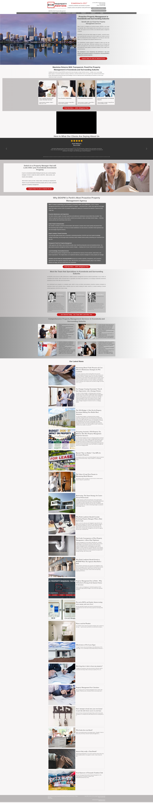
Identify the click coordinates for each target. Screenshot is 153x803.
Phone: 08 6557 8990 (101, 5)
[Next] (146, 149)
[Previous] (6, 149)
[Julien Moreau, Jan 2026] (50, 156)
